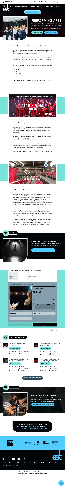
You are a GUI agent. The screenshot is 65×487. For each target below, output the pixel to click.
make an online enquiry (38, 428)
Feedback (36, 463)
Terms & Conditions (19, 463)
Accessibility (52, 2)
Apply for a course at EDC (32, 12)
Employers (49, 6)
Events (36, 2)
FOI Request (44, 463)
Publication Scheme (54, 463)
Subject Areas (42, 17)
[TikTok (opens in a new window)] (24, 459)
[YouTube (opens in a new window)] (13, 459)
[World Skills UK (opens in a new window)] (37, 443)
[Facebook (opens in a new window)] (3, 459)
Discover (17, 6)
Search (60, 2)
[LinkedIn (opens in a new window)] (19, 459)
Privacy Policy (29, 463)
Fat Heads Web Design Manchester (38, 473)
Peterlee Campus (38, 32)
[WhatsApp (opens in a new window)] (61, 483)
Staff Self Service (16, 465)
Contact (58, 6)
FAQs (44, 6)
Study (11, 6)
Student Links (6, 465)
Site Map (5, 463)
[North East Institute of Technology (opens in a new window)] (28, 443)
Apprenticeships (35, 6)
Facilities (41, 2)
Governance (26, 465)
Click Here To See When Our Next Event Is (43, 250)
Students (25, 6)
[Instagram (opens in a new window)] (8, 459)
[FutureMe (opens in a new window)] (46, 443)
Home (32, 17)
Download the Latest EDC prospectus (43, 404)
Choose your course (51, 32)
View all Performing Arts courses (32, 377)
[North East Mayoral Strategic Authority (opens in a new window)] (19, 443)
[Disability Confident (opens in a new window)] (55, 442)
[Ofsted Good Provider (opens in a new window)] (10, 443)
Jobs (46, 2)
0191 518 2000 (8, 2)
